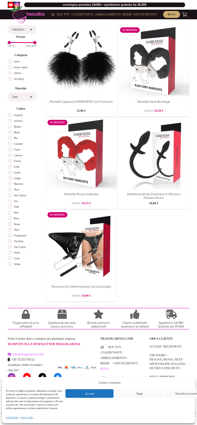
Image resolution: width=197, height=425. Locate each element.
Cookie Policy (12, 417)
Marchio (20, 88)
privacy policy (27, 417)
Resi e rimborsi (162, 376)
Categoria (20, 55)
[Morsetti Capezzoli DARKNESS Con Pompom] (81, 28)
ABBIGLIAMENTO (113, 357)
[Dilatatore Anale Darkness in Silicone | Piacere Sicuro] (153, 120)
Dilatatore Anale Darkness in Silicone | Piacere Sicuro (153, 196)
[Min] (9, 42)
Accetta (89, 393)
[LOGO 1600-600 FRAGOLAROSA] (27, 14)
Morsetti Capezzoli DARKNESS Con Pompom (81, 101)
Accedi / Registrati (165, 346)
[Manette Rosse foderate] (81, 120)
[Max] (34, 42)
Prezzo (20, 36)
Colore (20, 108)
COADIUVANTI (111, 352)
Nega (139, 393)
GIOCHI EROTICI (126, 363)
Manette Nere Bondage (153, 101)
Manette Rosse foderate (81, 194)
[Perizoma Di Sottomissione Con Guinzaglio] (81, 212)
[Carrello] (184, 14)
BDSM (104, 363)
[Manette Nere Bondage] (153, 28)
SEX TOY (114, 347)
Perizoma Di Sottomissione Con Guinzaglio (81, 286)
